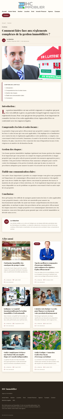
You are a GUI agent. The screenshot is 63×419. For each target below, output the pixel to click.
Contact (6, 15)
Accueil (4, 11)
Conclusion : (9, 98)
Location (26, 11)
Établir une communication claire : (15, 95)
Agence (50, 11)
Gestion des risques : (12, 93)
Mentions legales (6, 400)
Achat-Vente (12, 11)
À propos (57, 11)
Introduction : (9, 88)
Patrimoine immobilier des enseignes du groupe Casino (14, 264)
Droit (32, 11)
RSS (14, 400)
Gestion (20, 11)
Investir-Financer (41, 11)
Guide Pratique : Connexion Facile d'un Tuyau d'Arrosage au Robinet (45, 354)
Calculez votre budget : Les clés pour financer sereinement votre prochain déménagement (46, 311)
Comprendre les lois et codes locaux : (16, 90)
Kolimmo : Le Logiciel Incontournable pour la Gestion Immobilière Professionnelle (15, 311)
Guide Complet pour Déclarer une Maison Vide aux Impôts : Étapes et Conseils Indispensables (16, 354)
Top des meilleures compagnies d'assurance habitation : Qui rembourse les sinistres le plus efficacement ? (46, 266)
